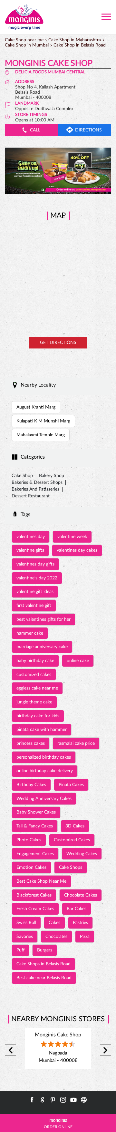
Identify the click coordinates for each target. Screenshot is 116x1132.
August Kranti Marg (35, 407)
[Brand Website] (83, 1099)
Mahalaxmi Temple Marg (40, 435)
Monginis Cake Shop (58, 1034)
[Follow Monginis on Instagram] (63, 1099)
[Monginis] (24, 17)
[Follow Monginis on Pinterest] (52, 1099)
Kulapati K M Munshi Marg (43, 421)
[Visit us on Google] (42, 1099)
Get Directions (58, 342)
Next (105, 1050)
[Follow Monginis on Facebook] (32, 1099)
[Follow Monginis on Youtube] (73, 1099)
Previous (10, 1050)
